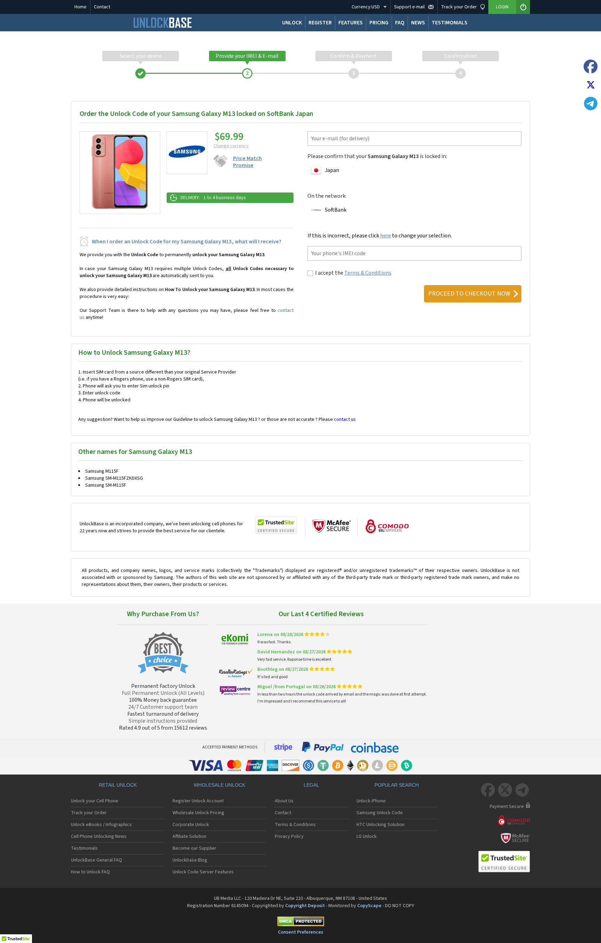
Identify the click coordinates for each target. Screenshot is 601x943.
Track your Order (89, 812)
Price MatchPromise (247, 162)
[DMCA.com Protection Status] (300, 923)
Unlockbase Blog (190, 860)
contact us (345, 419)
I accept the (353, 273)
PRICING (378, 22)
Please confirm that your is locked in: (377, 156)
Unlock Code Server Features (203, 872)
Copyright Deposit (305, 905)
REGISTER (320, 22)
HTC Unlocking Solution (380, 824)
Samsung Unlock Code (379, 812)
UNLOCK (292, 22)
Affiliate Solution (189, 836)
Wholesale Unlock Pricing (198, 812)
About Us (284, 800)
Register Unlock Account (198, 800)
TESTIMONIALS (449, 22)
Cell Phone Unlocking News (99, 836)
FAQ (399, 22)
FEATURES (350, 22)
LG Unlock (366, 836)
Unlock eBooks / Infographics (101, 824)
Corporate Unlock (191, 824)
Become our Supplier (194, 848)
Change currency (231, 145)
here (385, 235)
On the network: (326, 195)
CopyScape (369, 905)
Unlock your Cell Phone (94, 800)
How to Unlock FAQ (90, 872)
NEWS (418, 22)
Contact (102, 6)
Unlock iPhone (371, 800)
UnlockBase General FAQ (96, 860)
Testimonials (84, 848)
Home (80, 6)
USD (366, 6)
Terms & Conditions (367, 273)
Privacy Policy (289, 836)
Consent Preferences (300, 932)
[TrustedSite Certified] (276, 525)
